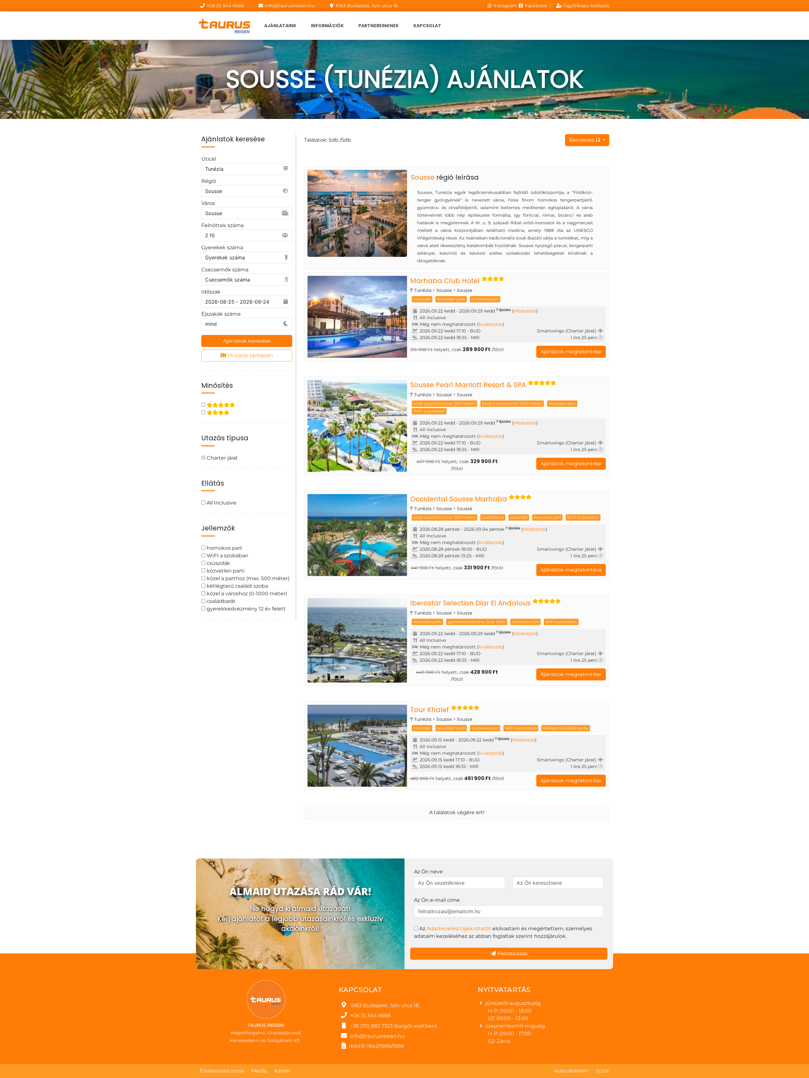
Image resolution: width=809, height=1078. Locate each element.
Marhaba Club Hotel (445, 280)
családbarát (220, 601)
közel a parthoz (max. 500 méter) (247, 578)
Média (259, 1071)
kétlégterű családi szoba (236, 586)
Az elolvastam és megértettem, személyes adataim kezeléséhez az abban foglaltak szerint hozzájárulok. (503, 932)
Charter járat (221, 458)
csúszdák (217, 563)
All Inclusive (220, 503)
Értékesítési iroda (222, 1071)
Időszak (211, 292)
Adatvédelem (571, 1071)
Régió (208, 181)
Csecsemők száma (224, 270)
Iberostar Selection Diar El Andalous (470, 603)
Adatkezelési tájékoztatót (459, 929)
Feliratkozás (511, 954)
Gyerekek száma (222, 248)
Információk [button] (327, 25)
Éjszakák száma (220, 314)
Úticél (208, 159)
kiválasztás (490, 324)
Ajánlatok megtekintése (571, 352)
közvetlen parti (225, 571)
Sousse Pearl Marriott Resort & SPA (468, 384)
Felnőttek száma (222, 225)
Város (208, 203)
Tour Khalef (429, 709)
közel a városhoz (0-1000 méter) (246, 594)
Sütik (602, 1071)
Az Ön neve (428, 872)
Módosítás (525, 311)
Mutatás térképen (249, 355)
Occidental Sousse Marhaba (458, 499)
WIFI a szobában (226, 556)
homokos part (223, 548)
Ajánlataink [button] (280, 25)
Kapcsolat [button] (427, 25)
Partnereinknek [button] (378, 25)
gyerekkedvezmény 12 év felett (245, 609)
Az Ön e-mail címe (437, 900)
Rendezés (582, 140)
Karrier (282, 1071)
